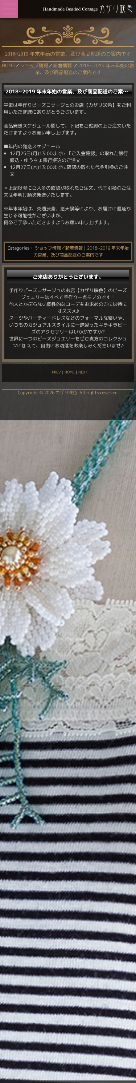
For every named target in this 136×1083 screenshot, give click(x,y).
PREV (56, 372)
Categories (18, 248)
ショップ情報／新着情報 (59, 248)
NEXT (83, 372)
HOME (70, 372)
